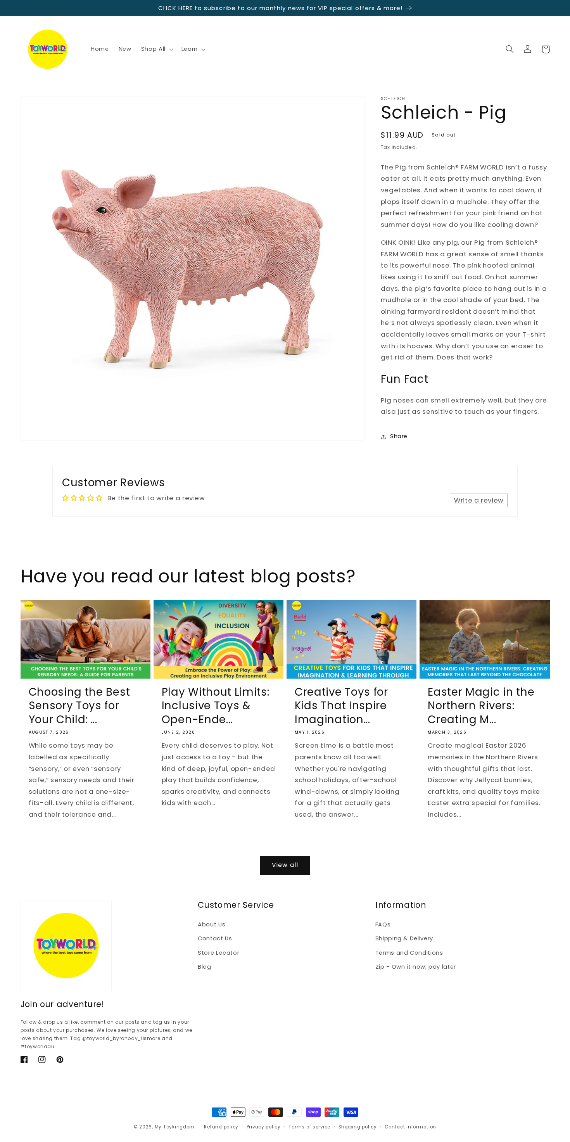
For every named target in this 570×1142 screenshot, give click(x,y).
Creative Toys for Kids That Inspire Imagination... (341, 705)
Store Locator (218, 953)
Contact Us (215, 938)
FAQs (383, 924)
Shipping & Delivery (404, 938)
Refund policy (221, 1127)
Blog (204, 967)
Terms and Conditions (409, 953)
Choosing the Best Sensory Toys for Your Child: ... (79, 705)
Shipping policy (358, 1127)
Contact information (410, 1127)
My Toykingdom (175, 1127)
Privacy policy (264, 1127)
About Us (211, 924)
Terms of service (309, 1127)
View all (285, 864)
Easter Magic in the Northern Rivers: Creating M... (481, 705)
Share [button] (399, 437)
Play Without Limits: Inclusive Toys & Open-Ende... (215, 705)
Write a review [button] (479, 500)
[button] (156, 49)
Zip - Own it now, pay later (415, 967)
